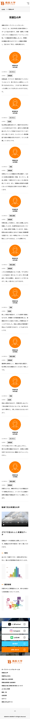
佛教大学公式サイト (7, 702)
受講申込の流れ (6, 676)
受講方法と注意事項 (7, 679)
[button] (28, 3)
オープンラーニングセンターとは (11, 669)
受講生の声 (5, 672)
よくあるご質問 (6, 689)
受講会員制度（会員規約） (9, 682)
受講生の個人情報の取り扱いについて (12, 685)
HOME (3, 9)
